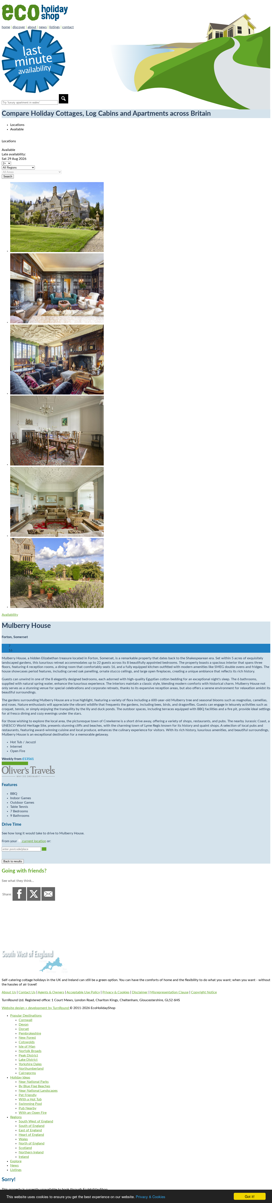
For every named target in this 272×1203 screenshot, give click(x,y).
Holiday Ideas (20, 1077)
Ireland (24, 1156)
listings (54, 27)
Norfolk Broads (30, 1051)
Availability (10, 614)
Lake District (28, 1059)
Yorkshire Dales (30, 1064)
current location (33, 841)
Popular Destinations (26, 1015)
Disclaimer (140, 992)
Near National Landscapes (38, 1090)
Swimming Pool (30, 1103)
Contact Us (26, 992)
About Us (9, 992)
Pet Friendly (28, 1095)
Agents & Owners (51, 992)
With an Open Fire (33, 1112)
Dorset (24, 1029)
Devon (23, 1024)
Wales (23, 1139)
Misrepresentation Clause (169, 992)
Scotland (25, 1148)
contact (68, 27)
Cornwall (25, 1020)
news (43, 27)
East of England (30, 1130)
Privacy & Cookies (150, 1196)
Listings (15, 1170)
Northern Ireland (31, 1152)
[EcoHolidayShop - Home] (47, 22)
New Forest (27, 1037)
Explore (15, 1161)
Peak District (28, 1055)
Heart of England (31, 1134)
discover (19, 27)
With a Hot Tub (30, 1099)
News (14, 1165)
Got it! (250, 1196)
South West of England (36, 1121)
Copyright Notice (204, 992)
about (32, 27)
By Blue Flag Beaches (34, 1086)
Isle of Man (27, 1046)
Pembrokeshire (30, 1033)
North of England (31, 1143)
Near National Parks (34, 1081)
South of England (31, 1126)
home (6, 27)
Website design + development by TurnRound (36, 1008)
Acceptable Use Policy (83, 992)
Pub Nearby (27, 1108)
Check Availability (15, 763)
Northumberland (31, 1068)
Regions (16, 1117)
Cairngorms (27, 1073)
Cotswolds (27, 1042)
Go (44, 849)
